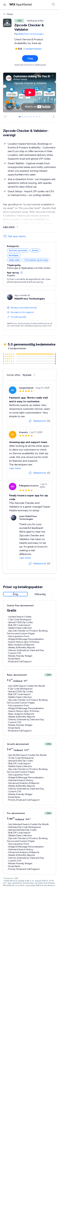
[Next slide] (53, 116)
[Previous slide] (5, 116)
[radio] (15, 594)
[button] (21, 272)
